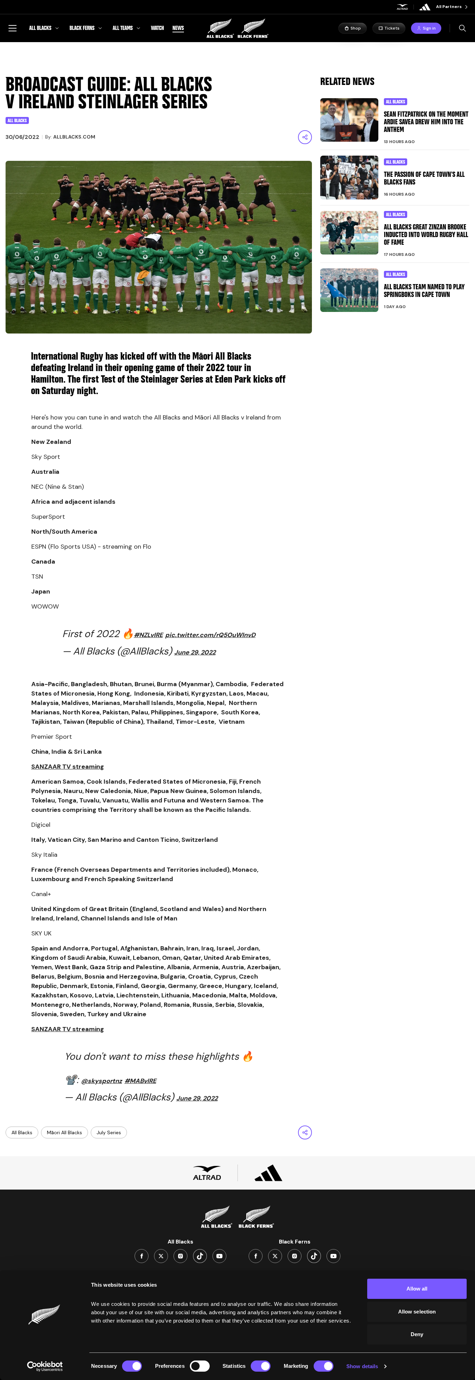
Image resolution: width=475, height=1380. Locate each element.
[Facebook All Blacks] (141, 1256)
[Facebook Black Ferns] (256, 1256)
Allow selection (417, 1312)
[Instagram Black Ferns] (294, 1256)
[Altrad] (402, 7)
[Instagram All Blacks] (180, 1256)
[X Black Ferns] (275, 1256)
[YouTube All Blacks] (219, 1256)
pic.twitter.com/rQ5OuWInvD (210, 635)
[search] (462, 28)
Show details (362, 1366)
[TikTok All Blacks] (200, 1256)
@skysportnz (101, 1081)
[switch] (200, 1366)
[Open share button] (305, 137)
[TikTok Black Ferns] (314, 1256)
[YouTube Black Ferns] (333, 1256)
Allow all (417, 1289)
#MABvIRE (140, 1081)
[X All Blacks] (161, 1256)
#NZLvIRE (148, 635)
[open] (12, 28)
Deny (417, 1334)
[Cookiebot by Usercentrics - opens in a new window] (45, 1366)
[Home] (237, 28)
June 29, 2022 (195, 652)
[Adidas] (424, 7)
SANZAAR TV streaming (67, 766)
